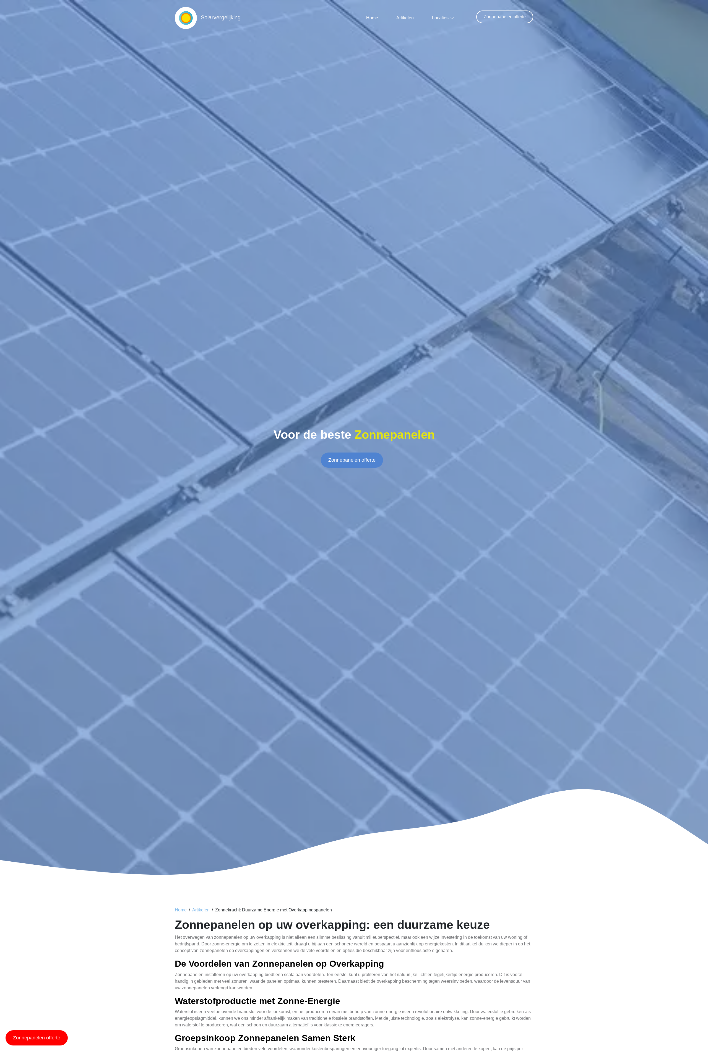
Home (372, 17)
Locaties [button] (440, 17)
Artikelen (405, 17)
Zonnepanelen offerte (505, 16)
